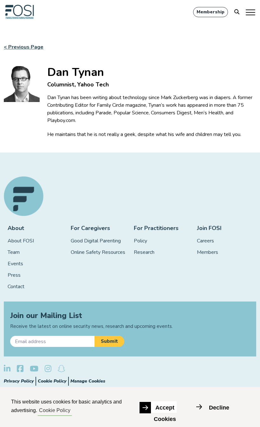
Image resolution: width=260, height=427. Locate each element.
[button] (109, 341)
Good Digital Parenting (96, 240)
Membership (210, 12)
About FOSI (21, 240)
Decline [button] (219, 407)
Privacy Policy (19, 381)
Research (144, 252)
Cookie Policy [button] (54, 410)
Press (14, 275)
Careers (205, 240)
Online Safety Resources (98, 252)
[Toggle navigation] (251, 12)
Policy (140, 240)
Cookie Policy (52, 381)
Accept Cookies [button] (165, 408)
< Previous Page (23, 47)
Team (14, 252)
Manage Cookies (87, 381)
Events (15, 263)
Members (207, 252)
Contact (16, 286)
